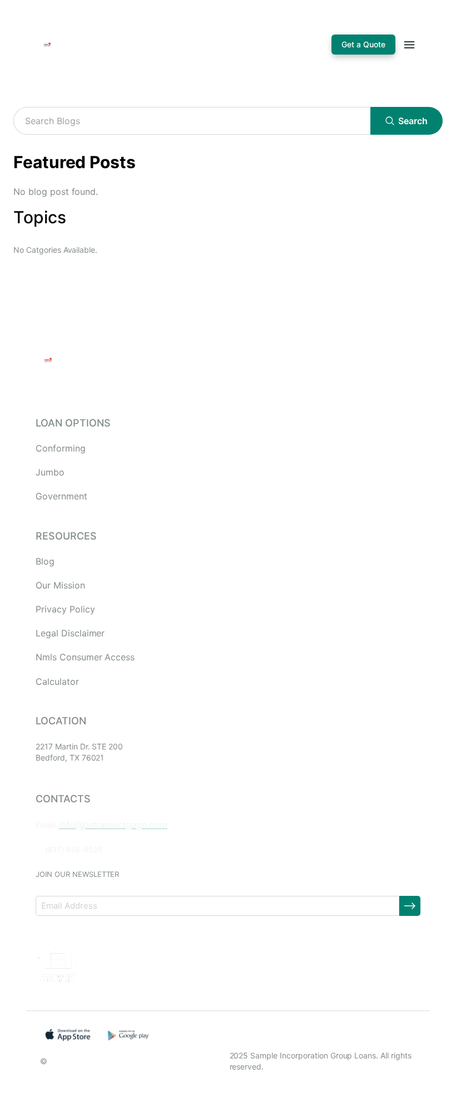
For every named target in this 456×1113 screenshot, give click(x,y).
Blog (45, 561)
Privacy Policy (65, 609)
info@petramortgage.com (113, 824)
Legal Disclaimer (70, 633)
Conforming (61, 448)
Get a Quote (363, 44)
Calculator (57, 681)
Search (413, 120)
